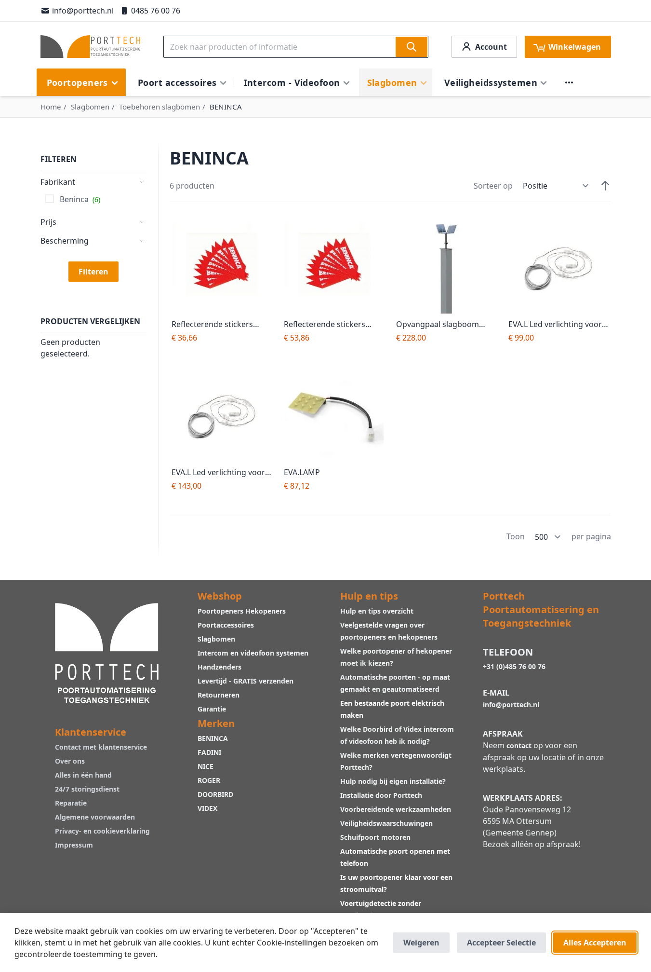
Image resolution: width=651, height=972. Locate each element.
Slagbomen (90, 106)
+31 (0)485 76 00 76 (514, 666)
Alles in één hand (83, 775)
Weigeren (421, 942)
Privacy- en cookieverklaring (102, 830)
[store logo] (90, 46)
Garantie (212, 708)
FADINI (209, 752)
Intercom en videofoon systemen (253, 652)
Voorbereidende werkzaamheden (395, 809)
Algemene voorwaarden (95, 816)
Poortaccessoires (226, 625)
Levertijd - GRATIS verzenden (245, 680)
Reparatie (71, 803)
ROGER (209, 780)
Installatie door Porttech (382, 795)
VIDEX (207, 808)
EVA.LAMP (302, 472)
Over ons (70, 761)
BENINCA (213, 738)
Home (50, 106)
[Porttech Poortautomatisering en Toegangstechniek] (107, 652)
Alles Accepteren (594, 942)
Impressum (74, 844)
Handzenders (219, 666)
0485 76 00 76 (155, 10)
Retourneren (218, 694)
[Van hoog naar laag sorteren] (605, 186)
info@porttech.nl (83, 10)
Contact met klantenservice (101, 747)
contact (518, 745)
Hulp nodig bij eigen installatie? (393, 781)
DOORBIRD (215, 794)
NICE (205, 766)
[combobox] (296, 47)
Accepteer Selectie (501, 942)
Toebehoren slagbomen (159, 106)
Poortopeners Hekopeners (242, 611)
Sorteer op (493, 185)
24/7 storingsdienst (87, 789)
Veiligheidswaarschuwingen (386, 823)
